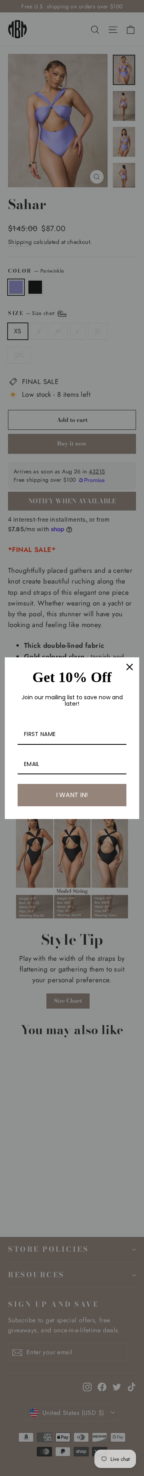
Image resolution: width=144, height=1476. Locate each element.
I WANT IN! (72, 794)
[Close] (129, 667)
